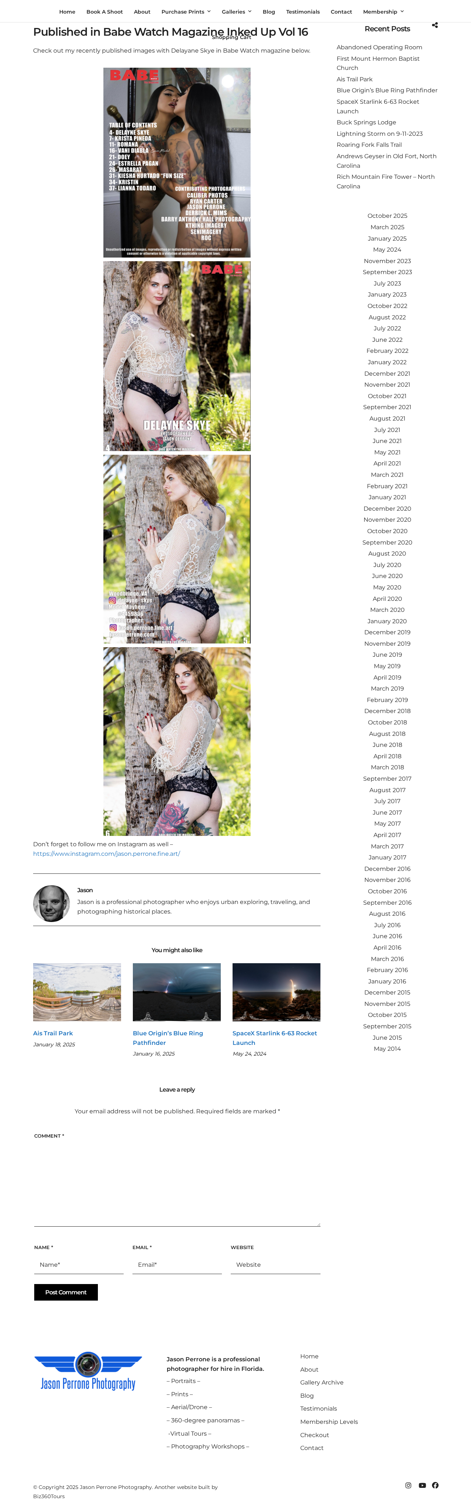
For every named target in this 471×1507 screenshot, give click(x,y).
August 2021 (387, 418)
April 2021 (387, 463)
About (309, 1369)
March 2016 (387, 958)
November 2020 (387, 519)
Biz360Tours (49, 1496)
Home (309, 1356)
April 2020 (387, 598)
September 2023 (387, 272)
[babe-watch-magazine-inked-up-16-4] (177, 741)
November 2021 (387, 384)
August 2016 (387, 913)
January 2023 (387, 294)
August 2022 (387, 317)
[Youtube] (422, 1485)
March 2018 (387, 767)
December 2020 (387, 508)
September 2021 (387, 407)
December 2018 (387, 711)
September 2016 (387, 902)
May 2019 (387, 666)
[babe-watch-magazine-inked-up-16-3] (177, 549)
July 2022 (387, 328)
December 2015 (387, 992)
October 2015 (387, 1014)
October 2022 (387, 305)
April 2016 (387, 947)
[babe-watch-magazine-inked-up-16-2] (177, 356)
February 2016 (387, 970)
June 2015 (387, 1037)
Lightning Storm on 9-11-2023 (380, 133)
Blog (307, 1395)
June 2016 (387, 936)
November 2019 (387, 643)
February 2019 (387, 699)
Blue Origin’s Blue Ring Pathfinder (387, 90)
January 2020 (387, 621)
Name (43, 1247)
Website (242, 1247)
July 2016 (387, 925)
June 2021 (387, 440)
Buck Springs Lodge (366, 122)
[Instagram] (408, 1485)
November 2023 (387, 261)
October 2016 (387, 891)
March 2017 (387, 846)
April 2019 (387, 677)
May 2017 (387, 823)
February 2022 (387, 350)
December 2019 (387, 632)
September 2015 (387, 1026)
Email (142, 1247)
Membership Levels (329, 1421)
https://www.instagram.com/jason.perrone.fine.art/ (106, 853)
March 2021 (387, 474)
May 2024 (387, 249)
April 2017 (387, 834)
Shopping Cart (231, 37)
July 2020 (387, 564)
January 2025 (387, 238)
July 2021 (387, 429)
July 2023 (387, 283)
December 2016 (387, 868)
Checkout (314, 1435)
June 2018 (387, 744)
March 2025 (387, 227)
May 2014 (387, 1048)
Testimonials (318, 1408)
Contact (312, 1447)
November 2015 (387, 1003)
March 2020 (387, 609)
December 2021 (387, 373)
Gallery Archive (322, 1382)
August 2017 (387, 790)
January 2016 (387, 981)
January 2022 (387, 362)
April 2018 (387, 756)
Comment (49, 1136)
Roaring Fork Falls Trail (369, 144)
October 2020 (387, 531)
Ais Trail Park (53, 1033)
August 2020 (387, 553)
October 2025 (387, 215)
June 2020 (387, 575)
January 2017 (387, 857)
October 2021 (387, 396)
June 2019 (387, 654)
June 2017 (387, 812)
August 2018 (387, 733)
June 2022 (387, 339)
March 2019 (387, 688)
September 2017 (387, 778)
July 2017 (387, 801)
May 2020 (387, 587)
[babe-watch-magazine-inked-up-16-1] (177, 163)
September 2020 (387, 542)
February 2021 (387, 486)
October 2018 (387, 722)
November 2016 (387, 879)
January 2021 (387, 497)
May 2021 (387, 452)
